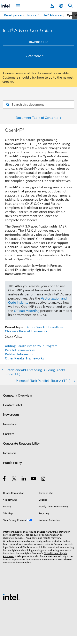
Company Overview (17, 395)
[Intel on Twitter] (14, 479)
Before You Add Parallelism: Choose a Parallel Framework (35, 329)
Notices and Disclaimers (22, 547)
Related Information (19, 354)
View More (33, 56)
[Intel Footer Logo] (11, 597)
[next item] (74, 15)
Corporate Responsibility (21, 444)
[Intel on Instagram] (43, 479)
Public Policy (12, 463)
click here (37, 77)
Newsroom (11, 415)
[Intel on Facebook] (4, 479)
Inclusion (9, 453)
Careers (8, 434)
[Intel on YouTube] (34, 479)
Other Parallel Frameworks (24, 358)
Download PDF (38, 42)
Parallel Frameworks (19, 350)
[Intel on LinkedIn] (24, 479)
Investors (9, 424)
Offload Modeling (26, 311)
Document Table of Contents (37, 118)
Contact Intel (12, 405)
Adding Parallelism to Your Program (31, 346)
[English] (61, 5)
